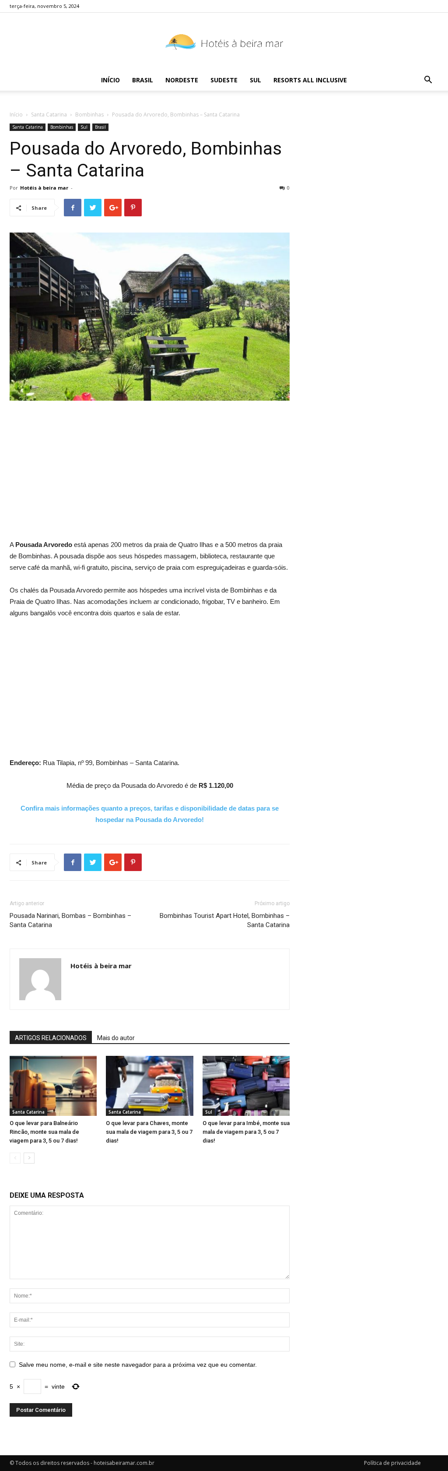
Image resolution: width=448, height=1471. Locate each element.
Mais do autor (116, 1037)
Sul (255, 80)
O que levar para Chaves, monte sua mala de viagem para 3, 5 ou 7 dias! (149, 1132)
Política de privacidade (392, 1463)
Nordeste (181, 80)
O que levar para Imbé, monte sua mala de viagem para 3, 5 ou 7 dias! (246, 1132)
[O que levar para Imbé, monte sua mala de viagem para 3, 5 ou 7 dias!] (246, 1086)
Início (110, 80)
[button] (427, 81)
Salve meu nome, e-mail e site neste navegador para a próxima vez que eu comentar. (138, 1364)
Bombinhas (89, 114)
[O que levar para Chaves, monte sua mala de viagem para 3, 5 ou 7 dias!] (149, 1086)
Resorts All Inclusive (310, 80)
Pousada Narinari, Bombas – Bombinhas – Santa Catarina (70, 920)
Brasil (142, 80)
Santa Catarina (49, 114)
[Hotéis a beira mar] (224, 41)
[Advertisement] (150, 473)
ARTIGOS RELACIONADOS (51, 1037)
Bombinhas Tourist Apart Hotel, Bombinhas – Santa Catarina (225, 920)
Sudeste (224, 80)
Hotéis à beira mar (44, 187)
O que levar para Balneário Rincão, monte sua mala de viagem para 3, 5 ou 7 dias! (44, 1132)
